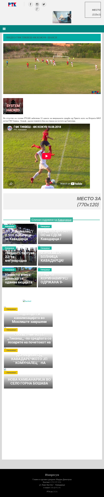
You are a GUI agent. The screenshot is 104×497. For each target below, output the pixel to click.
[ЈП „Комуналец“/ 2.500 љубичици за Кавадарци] (19, 234)
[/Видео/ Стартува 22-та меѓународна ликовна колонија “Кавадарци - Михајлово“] (19, 255)
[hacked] (27, 301)
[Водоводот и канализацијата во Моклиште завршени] (29, 317)
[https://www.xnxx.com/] (62, 17)
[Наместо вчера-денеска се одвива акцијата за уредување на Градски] (19, 277)
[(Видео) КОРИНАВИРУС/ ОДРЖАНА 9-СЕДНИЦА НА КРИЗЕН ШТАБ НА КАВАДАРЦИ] (55, 277)
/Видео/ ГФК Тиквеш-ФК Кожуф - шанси (31, 37)
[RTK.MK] (12, 4)
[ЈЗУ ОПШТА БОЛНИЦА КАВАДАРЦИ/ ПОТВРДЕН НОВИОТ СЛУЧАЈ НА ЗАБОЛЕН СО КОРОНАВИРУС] (55, 255)
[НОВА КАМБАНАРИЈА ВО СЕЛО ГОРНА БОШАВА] (29, 378)
